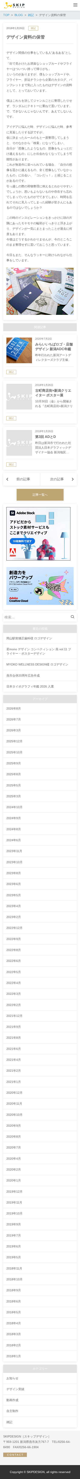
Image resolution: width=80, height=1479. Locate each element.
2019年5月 (13, 1257)
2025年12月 (14, 741)
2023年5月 (13, 895)
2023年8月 (13, 873)
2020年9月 (13, 1125)
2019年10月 (14, 1213)
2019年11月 (14, 1202)
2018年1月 (13, 1356)
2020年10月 (14, 1114)
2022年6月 (13, 961)
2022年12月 (14, 928)
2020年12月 (14, 1092)
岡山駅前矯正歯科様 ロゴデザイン (29, 638)
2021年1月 (13, 1081)
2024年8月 (13, 829)
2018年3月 (13, 1334)
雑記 (33, 28)
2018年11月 (14, 1268)
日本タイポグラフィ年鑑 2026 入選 (30, 686)
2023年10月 (14, 862)
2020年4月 (13, 1158)
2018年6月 (13, 1301)
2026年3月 (13, 730)
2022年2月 (13, 1005)
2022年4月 (13, 983)
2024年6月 (13, 840)
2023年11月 (14, 851)
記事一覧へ (40, 494)
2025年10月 (14, 752)
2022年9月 (13, 939)
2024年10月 (14, 807)
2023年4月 (13, 906)
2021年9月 (13, 1026)
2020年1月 (13, 1180)
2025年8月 (13, 774)
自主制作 (12, 1411)
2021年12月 (14, 1016)
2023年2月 (13, 917)
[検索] (73, 617)
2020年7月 (13, 1147)
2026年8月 (13, 708)
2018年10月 (14, 1279)
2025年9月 (13, 763)
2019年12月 (14, 1191)
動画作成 (12, 1400)
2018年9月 (13, 1290)
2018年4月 (13, 1323)
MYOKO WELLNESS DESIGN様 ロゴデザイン (37, 664)
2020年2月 (13, 1169)
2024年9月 (13, 818)
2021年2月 (13, 1070)
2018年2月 (13, 1345)
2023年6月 (13, 884)
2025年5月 (13, 785)
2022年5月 (13, 972)
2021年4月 (13, 1059)
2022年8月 (13, 950)
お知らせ (12, 1378)
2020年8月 (13, 1136)
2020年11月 (14, 1103)
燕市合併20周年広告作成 (23, 675)
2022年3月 (13, 993)
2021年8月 (13, 1037)
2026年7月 (13, 719)
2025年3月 (13, 796)
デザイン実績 (15, 1389)
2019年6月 (13, 1246)
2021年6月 (13, 1048)
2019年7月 (13, 1235)
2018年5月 (13, 1312)
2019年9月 (13, 1224)
